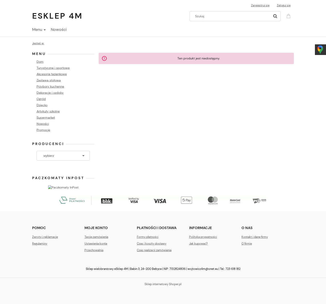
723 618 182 (233, 269)
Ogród (41, 99)
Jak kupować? (198, 243)
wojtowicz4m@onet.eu (203, 269)
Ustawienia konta (95, 243)
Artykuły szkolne (48, 111)
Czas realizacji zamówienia (154, 250)
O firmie (247, 243)
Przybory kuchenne (50, 86)
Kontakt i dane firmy (255, 237)
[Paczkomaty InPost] (63, 187)
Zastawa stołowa (49, 80)
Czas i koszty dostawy (151, 243)
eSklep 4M (57, 16)
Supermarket (46, 118)
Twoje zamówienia (96, 237)
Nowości (43, 124)
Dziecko (42, 105)
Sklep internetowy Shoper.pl (163, 284)
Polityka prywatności (203, 237)
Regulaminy (39, 243)
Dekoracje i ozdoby (50, 93)
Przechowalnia (93, 250)
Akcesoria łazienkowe (52, 74)
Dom (40, 62)
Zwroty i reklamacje (45, 237)
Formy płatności (147, 237)
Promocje (43, 130)
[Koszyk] (289, 16)
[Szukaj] (275, 16)
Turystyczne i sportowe (53, 68)
